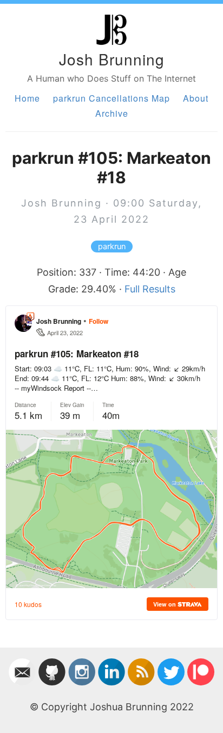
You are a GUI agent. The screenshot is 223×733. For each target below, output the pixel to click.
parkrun (112, 246)
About (195, 98)
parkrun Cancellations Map (111, 98)
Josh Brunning (112, 59)
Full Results (149, 289)
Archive (111, 113)
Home (27, 98)
